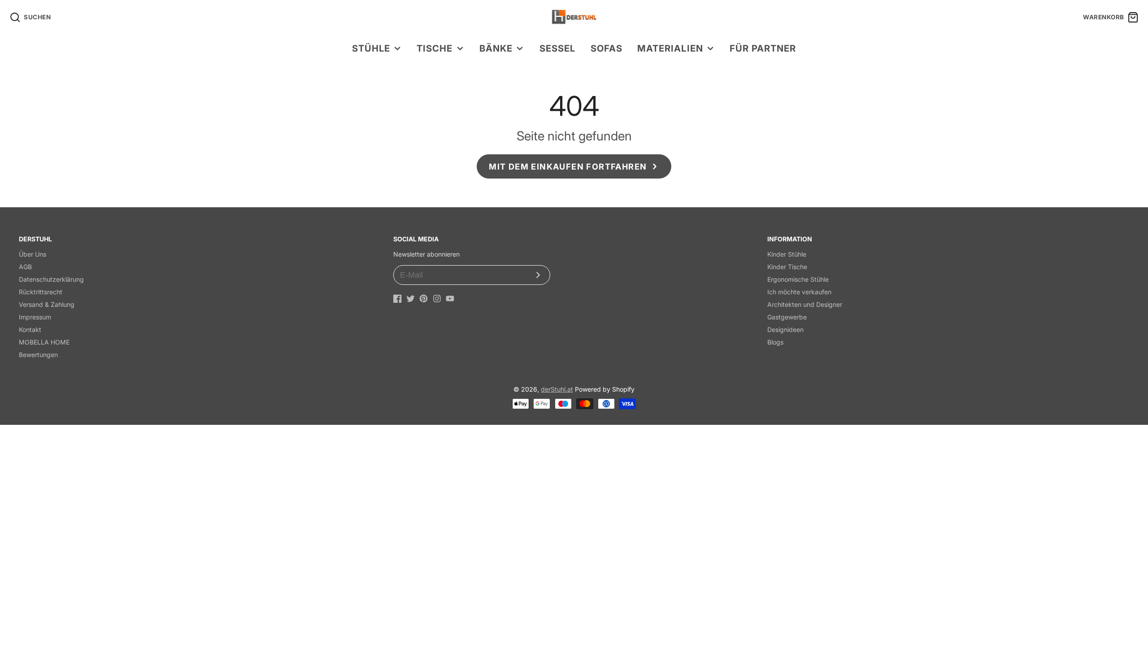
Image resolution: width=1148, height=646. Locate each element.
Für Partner (763, 48)
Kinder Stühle (786, 254)
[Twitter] (410, 298)
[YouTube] (450, 298)
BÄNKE (496, 48)
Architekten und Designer (804, 304)
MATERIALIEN (670, 48)
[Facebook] (397, 298)
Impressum (35, 317)
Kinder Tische (787, 267)
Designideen (785, 329)
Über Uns (32, 254)
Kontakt (30, 329)
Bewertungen (38, 354)
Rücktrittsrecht (40, 292)
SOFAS (606, 48)
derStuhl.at (557, 389)
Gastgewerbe (787, 317)
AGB (25, 267)
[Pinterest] (423, 298)
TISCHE (434, 48)
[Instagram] (437, 298)
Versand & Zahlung (46, 304)
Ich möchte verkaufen (799, 292)
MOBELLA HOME (44, 342)
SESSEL (557, 48)
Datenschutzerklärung (51, 279)
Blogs (775, 342)
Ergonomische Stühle (798, 279)
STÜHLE (371, 48)
